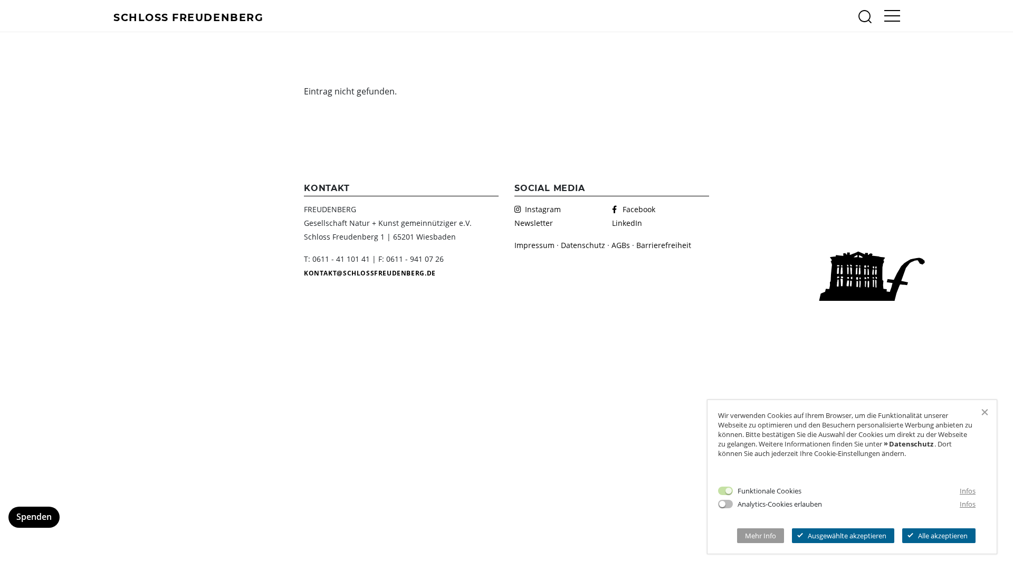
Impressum (534, 245)
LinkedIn (627, 223)
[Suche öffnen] (865, 16)
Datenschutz (583, 245)
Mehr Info (760, 535)
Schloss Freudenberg (188, 17)
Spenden (34, 516)
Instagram (543, 209)
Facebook (639, 209)
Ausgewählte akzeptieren (847, 535)
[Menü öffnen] (892, 16)
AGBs (620, 245)
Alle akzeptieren (943, 535)
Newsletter (533, 223)
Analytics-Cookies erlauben (780, 504)
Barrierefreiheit (663, 245)
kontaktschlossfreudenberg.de (370, 273)
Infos (968, 491)
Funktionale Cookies (769, 491)
